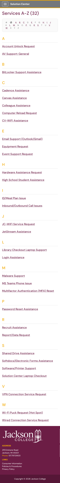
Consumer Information (12, 463)
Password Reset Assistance (20, 309)
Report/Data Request (16, 335)
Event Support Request (17, 154)
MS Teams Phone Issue (17, 283)
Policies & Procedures (12, 466)
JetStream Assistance (16, 231)
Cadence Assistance (15, 90)
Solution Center (20, 4)
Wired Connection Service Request (25, 420)
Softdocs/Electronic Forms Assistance (27, 361)
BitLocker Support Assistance (21, 72)
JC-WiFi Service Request (18, 224)
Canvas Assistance (14, 98)
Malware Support (13, 276)
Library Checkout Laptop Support (24, 250)
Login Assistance (13, 257)
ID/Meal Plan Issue (14, 198)
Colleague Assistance (16, 105)
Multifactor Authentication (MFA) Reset (28, 291)
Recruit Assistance (14, 327)
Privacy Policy (8, 469)
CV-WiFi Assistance (15, 120)
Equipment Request (15, 146)
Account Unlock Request (18, 46)
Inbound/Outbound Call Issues (22, 205)
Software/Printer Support (19, 368)
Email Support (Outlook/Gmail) (22, 139)
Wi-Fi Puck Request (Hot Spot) (22, 412)
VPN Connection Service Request (24, 394)
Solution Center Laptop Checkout (24, 376)
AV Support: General (15, 54)
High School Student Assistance (23, 180)
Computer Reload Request (19, 113)
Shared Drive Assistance (18, 353)
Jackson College (38, 479)
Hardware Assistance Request (22, 172)
